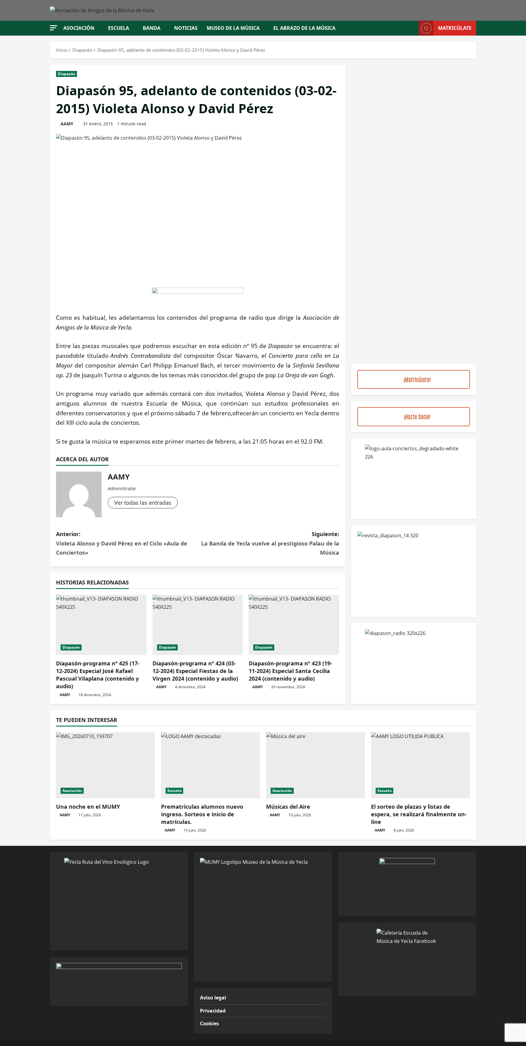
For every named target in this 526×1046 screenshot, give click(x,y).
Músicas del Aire (288, 806)
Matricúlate (455, 28)
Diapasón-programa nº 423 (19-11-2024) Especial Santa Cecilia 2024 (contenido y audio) (290, 671)
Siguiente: (270, 543)
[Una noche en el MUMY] (105, 765)
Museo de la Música (233, 28)
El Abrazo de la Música (304, 28)
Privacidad (213, 1010)
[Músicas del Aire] (315, 765)
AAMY (67, 124)
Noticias (186, 28)
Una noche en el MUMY (88, 806)
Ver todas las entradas (142, 502)
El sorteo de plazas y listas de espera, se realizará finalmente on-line (419, 814)
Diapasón (66, 73)
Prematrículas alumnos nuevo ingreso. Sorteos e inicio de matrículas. (202, 814)
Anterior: (121, 543)
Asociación (78, 28)
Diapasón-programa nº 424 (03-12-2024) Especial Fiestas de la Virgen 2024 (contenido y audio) (195, 671)
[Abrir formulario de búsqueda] (412, 28)
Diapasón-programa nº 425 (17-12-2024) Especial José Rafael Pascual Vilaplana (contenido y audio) (97, 675)
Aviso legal (213, 997)
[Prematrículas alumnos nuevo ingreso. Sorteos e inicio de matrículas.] (210, 765)
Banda (151, 28)
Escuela (118, 28)
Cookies (209, 1023)
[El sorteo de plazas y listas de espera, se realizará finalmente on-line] (420, 765)
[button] (53, 27)
